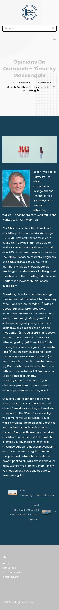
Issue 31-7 (46, 87)
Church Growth (16, 87)
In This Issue (33, 87)
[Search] (53, 28)
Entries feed (9, 568)
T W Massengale (39, 89)
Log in (5, 563)
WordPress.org (10, 576)
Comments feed (12, 572)
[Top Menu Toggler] (54, 38)
